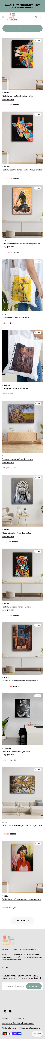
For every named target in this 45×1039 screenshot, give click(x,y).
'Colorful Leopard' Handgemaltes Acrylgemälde (16, 608)
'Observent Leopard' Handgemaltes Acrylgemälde (17, 460)
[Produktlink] (22, 72)
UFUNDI (14, 949)
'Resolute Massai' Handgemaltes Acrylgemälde (16, 753)
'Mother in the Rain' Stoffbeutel (15, 317)
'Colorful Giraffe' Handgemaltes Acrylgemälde (22, 170)
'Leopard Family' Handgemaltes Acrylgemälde (22, 825)
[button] (3, 17)
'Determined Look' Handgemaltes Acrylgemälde (16, 534)
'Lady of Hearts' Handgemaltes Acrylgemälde (21, 899)
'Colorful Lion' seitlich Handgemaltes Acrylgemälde (17, 97)
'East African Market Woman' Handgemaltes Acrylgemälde (21, 245)
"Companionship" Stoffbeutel (15, 388)
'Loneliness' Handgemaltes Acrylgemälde (20, 680)
